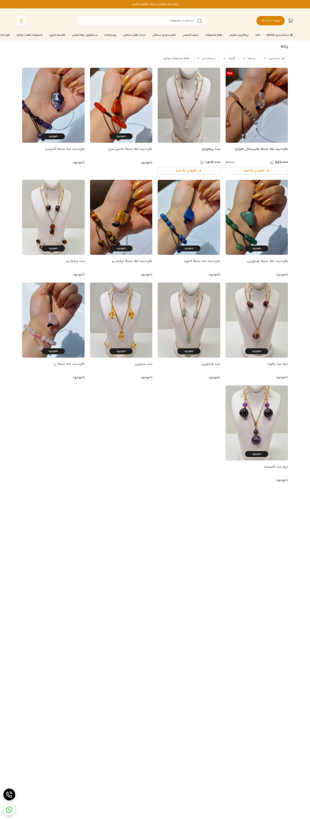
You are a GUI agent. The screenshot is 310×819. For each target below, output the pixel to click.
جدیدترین (274, 58)
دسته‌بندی (208, 58)
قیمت (231, 58)
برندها (252, 58)
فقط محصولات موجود (176, 58)
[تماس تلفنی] (9, 794)
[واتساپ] (9, 810)
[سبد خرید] (290, 20)
